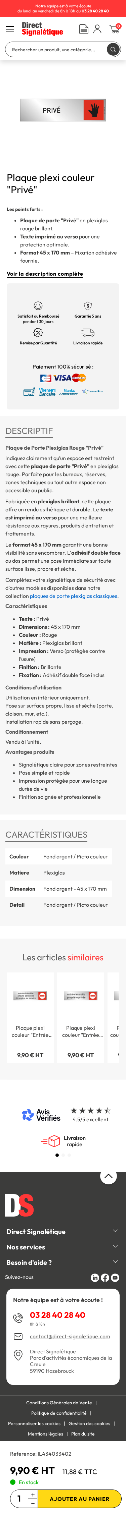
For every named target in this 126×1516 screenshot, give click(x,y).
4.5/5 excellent (91, 1119)
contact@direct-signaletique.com (70, 1336)
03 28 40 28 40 (57, 1315)
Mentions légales (45, 1434)
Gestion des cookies (89, 1423)
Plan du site (83, 1434)
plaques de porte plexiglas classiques (73, 596)
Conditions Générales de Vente (59, 1403)
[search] (113, 49)
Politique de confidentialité (59, 1413)
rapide (75, 1141)
